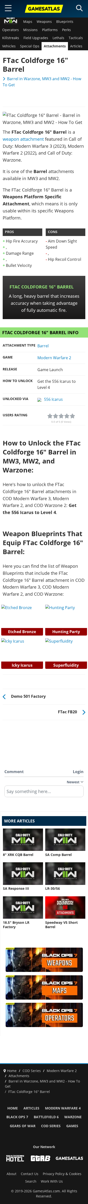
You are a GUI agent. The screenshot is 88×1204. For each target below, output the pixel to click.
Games (72, 1126)
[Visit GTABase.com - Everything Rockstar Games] (40, 1158)
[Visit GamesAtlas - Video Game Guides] (69, 1158)
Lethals (58, 38)
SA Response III (16, 888)
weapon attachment (23, 139)
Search (30, 1181)
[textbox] (44, 793)
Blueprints (64, 21)
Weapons (44, 21)
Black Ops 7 (17, 1117)
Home (12, 1108)
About (11, 1174)
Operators (10, 30)
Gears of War (22, 1126)
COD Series (51, 1126)
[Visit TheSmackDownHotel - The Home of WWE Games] (15, 1158)
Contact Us (29, 1174)
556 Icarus (53, 399)
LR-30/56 (52, 888)
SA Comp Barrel (58, 855)
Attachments (55, 46)
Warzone (73, 1117)
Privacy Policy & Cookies (62, 1174)
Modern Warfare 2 (54, 357)
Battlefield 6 (46, 1117)
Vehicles (9, 46)
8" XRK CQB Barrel (18, 855)
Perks (66, 30)
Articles (76, 46)
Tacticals (76, 38)
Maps (27, 21)
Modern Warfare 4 (63, 1108)
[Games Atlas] (44, 8)
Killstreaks (10, 38)
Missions (30, 30)
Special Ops (29, 46)
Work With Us (52, 1181)
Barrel (43, 346)
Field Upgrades (35, 38)
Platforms (50, 30)
